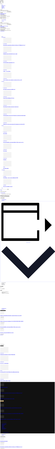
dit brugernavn (9, 23)
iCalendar (3, 283)
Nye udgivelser (3, 5)
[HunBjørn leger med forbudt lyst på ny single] (7, 51)
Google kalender (4, 282)
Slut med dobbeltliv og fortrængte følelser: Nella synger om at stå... (10, 419)
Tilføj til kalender (28, 242)
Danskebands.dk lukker (4, 387)
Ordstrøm (4, 159)
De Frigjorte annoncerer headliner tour (9, 89)
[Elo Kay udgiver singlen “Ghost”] (4, 378)
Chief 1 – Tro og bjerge (6, 71)
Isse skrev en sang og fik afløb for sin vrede (6, 332)
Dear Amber (5, 133)
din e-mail (8, 16)
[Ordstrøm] (7, 157)
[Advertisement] (14, 33)
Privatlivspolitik (2, 26)
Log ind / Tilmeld (4, 19)
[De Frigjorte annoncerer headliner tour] (7, 87)
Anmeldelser (3, 7)
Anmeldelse (4, 176)
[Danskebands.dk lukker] (2, 439)
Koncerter (3, 6)
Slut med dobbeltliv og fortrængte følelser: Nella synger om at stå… (13, 142)
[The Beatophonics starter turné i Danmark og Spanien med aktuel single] (7, 113)
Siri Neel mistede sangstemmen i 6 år (8, 62)
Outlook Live (3, 284)
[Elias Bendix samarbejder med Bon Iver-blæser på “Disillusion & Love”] (2, 391)
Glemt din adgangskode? (3, 13)
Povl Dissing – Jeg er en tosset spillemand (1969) (10, 177)
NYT (2, 36)
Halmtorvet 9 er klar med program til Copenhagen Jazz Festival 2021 (14, 124)
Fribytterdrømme (4, 199)
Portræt (3, 125)
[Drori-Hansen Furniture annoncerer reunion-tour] (7, 104)
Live (2, 8)
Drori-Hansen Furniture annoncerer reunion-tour (10, 106)
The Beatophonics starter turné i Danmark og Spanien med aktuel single (14, 115)
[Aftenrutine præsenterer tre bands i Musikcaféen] (4, 352)
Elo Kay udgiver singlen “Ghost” (5, 380)
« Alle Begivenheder (2, 192)
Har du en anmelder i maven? (7, 186)
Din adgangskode (9, 24)
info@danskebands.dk (5, 432)
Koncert (1, 370)
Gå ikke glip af (5, 69)
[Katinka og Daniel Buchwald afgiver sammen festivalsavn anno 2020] (2, 406)
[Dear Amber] (7, 131)
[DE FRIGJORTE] (7, 166)
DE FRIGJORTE (6, 168)
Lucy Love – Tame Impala (4, 363)
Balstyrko (3, 200)
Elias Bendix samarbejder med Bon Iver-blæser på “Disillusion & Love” (14, 45)
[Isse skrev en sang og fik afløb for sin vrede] (2, 331)
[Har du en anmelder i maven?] (7, 184)
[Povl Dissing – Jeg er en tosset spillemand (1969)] (7, 175)
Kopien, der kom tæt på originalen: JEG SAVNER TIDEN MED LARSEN (11, 321)
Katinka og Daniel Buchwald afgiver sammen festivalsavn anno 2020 (10, 315)
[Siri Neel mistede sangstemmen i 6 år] (7, 60)
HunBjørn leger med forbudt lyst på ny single (10, 53)
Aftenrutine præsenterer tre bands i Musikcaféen (7, 354)
